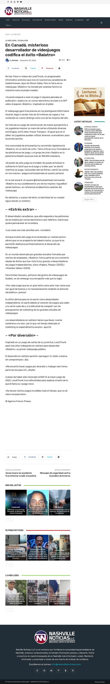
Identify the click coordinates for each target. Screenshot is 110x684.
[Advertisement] (37, 427)
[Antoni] (7, 60)
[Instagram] (11, 2)
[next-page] (11, 520)
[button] (101, 22)
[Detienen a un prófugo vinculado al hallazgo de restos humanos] (16, 502)
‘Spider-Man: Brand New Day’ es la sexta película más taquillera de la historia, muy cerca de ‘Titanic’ (94, 175)
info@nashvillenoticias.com (66, 664)
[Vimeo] (17, 2)
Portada (37, 505)
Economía (37, 547)
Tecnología (22, 40)
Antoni (15, 60)
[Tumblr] (65, 670)
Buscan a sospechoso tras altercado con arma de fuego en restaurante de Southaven (37, 510)
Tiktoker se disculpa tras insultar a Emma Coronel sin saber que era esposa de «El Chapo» (59, 600)
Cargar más (88, 199)
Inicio (7, 34)
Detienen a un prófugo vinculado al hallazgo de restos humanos (16, 511)
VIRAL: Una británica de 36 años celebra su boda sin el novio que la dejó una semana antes (59, 555)
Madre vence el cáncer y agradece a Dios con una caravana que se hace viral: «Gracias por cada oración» (38, 599)
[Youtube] (21, 2)
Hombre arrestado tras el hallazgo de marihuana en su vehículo (59, 511)
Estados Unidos (15, 545)
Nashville (59, 507)
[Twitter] (14, 2)
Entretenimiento (59, 595)
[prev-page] (7, 520)
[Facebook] (8, 2)
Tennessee (15, 507)
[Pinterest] (58, 670)
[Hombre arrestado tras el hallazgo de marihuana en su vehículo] (59, 502)
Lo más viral (15, 34)
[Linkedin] (51, 670)
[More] (59, 68)
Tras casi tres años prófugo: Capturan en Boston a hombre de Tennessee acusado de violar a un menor (16, 599)
